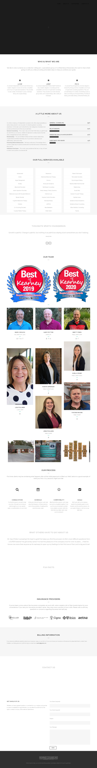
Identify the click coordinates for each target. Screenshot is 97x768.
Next (50, 243)
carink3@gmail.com (41, 643)
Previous (47, 243)
